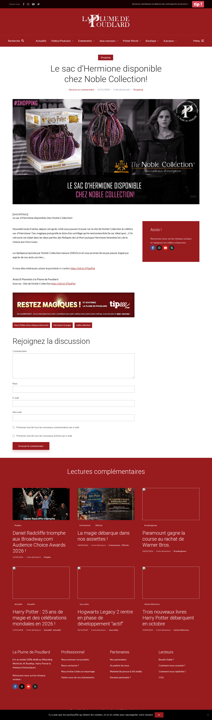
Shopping (105, 57)
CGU (161, 677)
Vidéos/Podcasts (61, 40)
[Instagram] (159, 247)
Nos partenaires (118, 659)
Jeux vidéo (84, 604)
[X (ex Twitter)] (171, 247)
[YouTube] (165, 247)
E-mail (16, 398)
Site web (17, 412)
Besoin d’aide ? (166, 659)
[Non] (208, 715)
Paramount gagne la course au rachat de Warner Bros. (163, 539)
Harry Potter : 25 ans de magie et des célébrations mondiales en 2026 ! (40, 618)
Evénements (85, 40)
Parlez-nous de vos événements (77, 677)
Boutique (151, 40)
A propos (168, 40)
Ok (159, 715)
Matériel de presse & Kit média (126, 671)
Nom (15, 383)
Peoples (18, 525)
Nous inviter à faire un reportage (78, 671)
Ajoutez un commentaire (81, 89)
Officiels (99, 525)
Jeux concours (107, 40)
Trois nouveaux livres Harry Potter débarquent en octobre (168, 618)
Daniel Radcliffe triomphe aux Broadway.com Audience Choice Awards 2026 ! (39, 542)
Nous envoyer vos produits (75, 659)
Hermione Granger (62, 325)
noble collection (83, 325)
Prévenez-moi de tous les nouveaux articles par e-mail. (44, 435)
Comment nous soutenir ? (172, 665)
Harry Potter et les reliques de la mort (31, 325)
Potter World (130, 40)
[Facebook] (152, 247)
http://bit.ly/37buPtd (83, 268)
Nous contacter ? (70, 665)
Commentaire (20, 351)
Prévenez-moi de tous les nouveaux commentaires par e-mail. (47, 427)
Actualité (41, 40)
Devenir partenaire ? (120, 677)
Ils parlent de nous (119, 665)
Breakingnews (150, 525)
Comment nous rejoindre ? (172, 671)
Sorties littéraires (152, 604)
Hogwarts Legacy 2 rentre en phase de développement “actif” (105, 618)
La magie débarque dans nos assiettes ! (104, 536)
